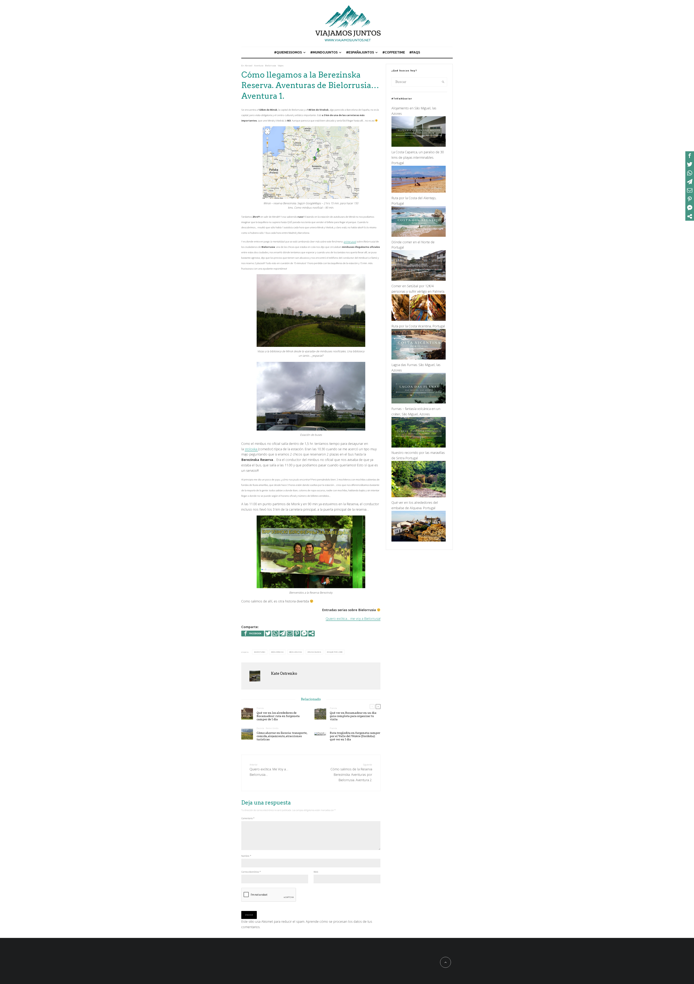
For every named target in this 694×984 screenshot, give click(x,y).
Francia (260, 708)
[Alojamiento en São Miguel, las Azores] (418, 145)
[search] (443, 82)
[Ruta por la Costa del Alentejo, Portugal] (418, 235)
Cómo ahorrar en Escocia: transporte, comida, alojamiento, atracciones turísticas (282, 736)
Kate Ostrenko (284, 673)
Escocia (260, 728)
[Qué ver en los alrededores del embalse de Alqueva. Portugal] (418, 540)
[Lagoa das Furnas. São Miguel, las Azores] (418, 402)
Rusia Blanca (315, 652)
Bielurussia (296, 652)
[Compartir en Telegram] (282, 633)
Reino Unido (272, 728)
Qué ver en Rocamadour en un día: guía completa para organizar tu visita (353, 716)
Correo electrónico (251, 871)
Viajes (280, 65)
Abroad (248, 65)
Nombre (246, 855)
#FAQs (414, 52)
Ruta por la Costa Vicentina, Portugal (418, 326)
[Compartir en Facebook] (252, 633)
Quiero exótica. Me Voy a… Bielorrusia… (269, 770)
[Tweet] (268, 633)
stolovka (251, 449)
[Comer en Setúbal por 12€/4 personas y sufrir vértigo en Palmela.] (418, 319)
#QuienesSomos (288, 52)
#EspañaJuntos (360, 52)
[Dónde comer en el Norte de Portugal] (418, 279)
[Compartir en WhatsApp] (275, 633)
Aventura (258, 65)
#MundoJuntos (324, 52)
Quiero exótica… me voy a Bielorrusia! (353, 618)
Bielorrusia (270, 65)
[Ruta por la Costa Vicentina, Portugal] (418, 358)
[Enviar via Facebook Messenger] (304, 633)
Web (316, 871)
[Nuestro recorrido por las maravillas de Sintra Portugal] (418, 496)
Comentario (247, 818)
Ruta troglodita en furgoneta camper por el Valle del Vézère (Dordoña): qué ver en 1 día (355, 736)
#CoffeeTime (393, 52)
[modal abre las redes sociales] (311, 633)
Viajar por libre (335, 652)
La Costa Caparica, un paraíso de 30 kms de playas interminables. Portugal (417, 157)
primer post (350, 241)
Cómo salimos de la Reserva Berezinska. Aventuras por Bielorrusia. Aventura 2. (351, 772)
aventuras (260, 652)
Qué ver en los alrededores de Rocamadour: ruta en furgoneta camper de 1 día (278, 716)
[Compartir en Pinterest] (297, 633)
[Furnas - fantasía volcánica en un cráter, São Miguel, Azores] (418, 446)
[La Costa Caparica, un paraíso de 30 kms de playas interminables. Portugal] (418, 191)
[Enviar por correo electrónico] (290, 633)
